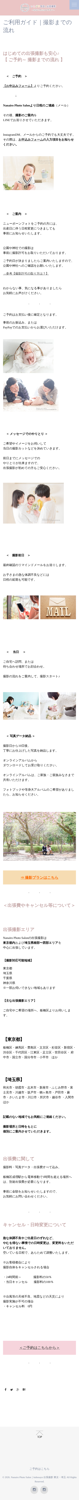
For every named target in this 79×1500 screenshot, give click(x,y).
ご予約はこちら (39, 1469)
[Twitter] (11, 1390)
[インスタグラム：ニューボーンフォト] (44, 1490)
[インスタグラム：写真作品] (34, 1490)
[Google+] (17, 1390)
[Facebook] (5, 1390)
